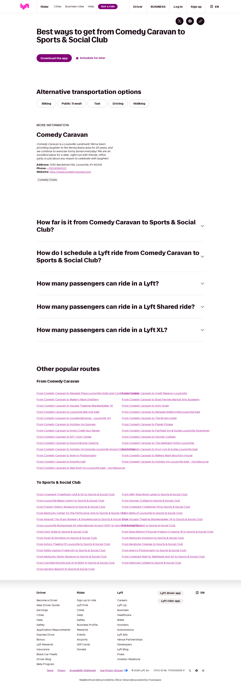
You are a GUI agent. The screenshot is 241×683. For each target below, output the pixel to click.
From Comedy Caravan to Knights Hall (61, 462)
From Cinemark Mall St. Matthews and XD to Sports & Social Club (163, 556)
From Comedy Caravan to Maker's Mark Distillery (68, 399)
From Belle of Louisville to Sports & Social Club (152, 513)
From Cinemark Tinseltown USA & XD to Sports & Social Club (76, 494)
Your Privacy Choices (111, 670)
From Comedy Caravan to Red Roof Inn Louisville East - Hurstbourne (81, 468)
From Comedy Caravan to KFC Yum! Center (64, 437)
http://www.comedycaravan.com (70, 172)
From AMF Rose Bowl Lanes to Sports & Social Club (154, 494)
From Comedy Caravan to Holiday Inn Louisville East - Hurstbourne (165, 462)
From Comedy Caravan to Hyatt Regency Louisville (154, 393)
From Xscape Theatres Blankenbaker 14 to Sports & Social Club (162, 519)
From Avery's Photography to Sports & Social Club (154, 550)
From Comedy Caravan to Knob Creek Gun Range (68, 430)
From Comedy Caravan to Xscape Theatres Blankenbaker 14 (75, 406)
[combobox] (214, 7)
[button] (120, 226)
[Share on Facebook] (190, 21)
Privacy (61, 670)
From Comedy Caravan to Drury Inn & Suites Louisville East (160, 449)
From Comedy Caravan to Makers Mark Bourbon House (157, 455)
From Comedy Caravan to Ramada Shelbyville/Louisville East (161, 412)
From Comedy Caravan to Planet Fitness (147, 424)
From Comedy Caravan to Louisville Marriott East (68, 412)
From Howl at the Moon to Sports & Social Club (67, 538)
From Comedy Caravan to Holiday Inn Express (66, 424)
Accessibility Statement (83, 670)
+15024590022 (56, 168)
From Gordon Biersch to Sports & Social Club (66, 569)
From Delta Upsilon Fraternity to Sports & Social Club (71, 550)
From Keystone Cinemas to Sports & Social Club (152, 544)
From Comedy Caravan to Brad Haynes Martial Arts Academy (161, 399)
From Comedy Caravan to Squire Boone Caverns (68, 443)
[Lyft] (25, 6)
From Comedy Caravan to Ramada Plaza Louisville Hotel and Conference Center (88, 393)
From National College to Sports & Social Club (151, 563)
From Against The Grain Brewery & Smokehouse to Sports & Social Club (82, 519)
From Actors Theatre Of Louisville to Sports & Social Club (73, 544)
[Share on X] (179, 21)
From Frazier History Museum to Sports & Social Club (71, 507)
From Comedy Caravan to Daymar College (148, 437)
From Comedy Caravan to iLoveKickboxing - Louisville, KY (74, 418)
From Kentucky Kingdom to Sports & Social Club (153, 538)
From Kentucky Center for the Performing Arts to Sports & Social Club (81, 513)
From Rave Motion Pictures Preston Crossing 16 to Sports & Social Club (167, 532)
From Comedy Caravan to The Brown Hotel (149, 418)
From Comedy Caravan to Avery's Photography (66, 455)
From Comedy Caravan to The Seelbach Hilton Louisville (158, 443)
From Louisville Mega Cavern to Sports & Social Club (70, 501)
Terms (50, 670)
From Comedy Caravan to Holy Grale (145, 406)
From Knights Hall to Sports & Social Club (148, 525)
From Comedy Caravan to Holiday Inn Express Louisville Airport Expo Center (86, 449)
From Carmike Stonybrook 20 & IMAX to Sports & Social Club (76, 563)
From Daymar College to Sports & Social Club (151, 501)
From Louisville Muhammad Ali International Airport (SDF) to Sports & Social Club (89, 525)
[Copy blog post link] (200, 21)
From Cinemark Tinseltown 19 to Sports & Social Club (156, 507)
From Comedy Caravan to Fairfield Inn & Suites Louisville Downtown (166, 430)
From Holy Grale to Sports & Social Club (62, 532)
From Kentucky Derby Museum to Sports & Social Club (72, 556)
